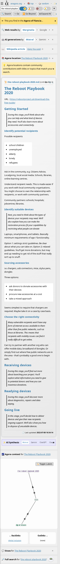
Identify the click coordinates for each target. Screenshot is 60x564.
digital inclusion (14, 541)
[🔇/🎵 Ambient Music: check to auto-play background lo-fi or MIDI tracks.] (39, 9)
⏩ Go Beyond (29, 14)
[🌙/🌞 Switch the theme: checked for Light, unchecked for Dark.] (23, 9)
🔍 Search (6, 14)
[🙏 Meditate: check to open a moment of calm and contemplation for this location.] (47, 9)
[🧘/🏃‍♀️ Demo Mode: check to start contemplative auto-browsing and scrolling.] (31, 9)
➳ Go (16, 14)
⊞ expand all (45, 14)
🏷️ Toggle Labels (44, 464)
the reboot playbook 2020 (27, 550)
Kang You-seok (34, 48)
